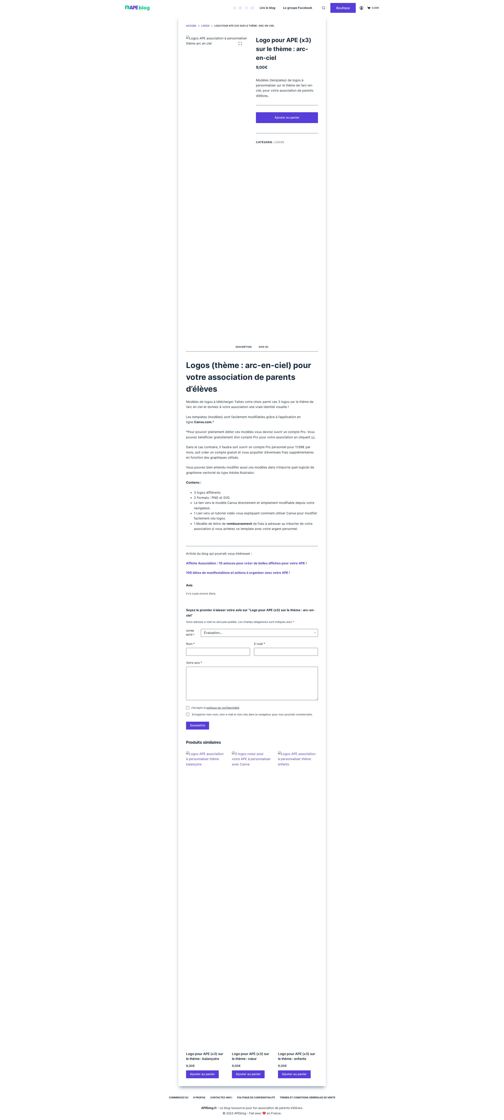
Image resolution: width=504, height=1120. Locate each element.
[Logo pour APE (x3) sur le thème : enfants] (298, 899)
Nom (190, 644)
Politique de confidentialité (256, 1097)
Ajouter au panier (287, 117)
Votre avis (194, 663)
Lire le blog (267, 8)
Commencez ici (178, 1097)
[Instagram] (240, 7)
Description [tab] (244, 346)
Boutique (343, 8)
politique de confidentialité (222, 707)
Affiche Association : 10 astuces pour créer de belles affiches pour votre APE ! (246, 563)
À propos (199, 1097)
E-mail (259, 644)
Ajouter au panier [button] (202, 1074)
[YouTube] (252, 7)
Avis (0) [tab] (263, 346)
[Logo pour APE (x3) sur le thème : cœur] (252, 899)
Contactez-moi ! (221, 1097)
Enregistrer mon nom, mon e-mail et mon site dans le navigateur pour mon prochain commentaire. (252, 714)
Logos (279, 142)
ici (313, 437)
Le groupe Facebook (297, 8)
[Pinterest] (246, 7)
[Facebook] (234, 7)
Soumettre (197, 725)
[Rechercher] (323, 7)
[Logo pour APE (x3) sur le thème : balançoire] (206, 899)
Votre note (190, 632)
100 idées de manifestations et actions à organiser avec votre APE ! (238, 573)
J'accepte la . (215, 707)
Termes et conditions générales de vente (307, 1097)
